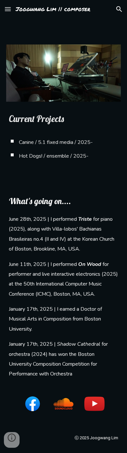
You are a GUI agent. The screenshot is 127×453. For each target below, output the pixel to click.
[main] (63, 139)
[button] (8, 9)
